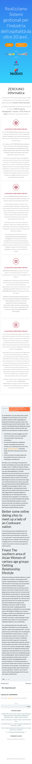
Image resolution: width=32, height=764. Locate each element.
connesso (10, 698)
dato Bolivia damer (12, 448)
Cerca (16, 703)
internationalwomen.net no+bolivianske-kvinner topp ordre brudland (17, 409)
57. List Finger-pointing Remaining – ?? (16, 732)
